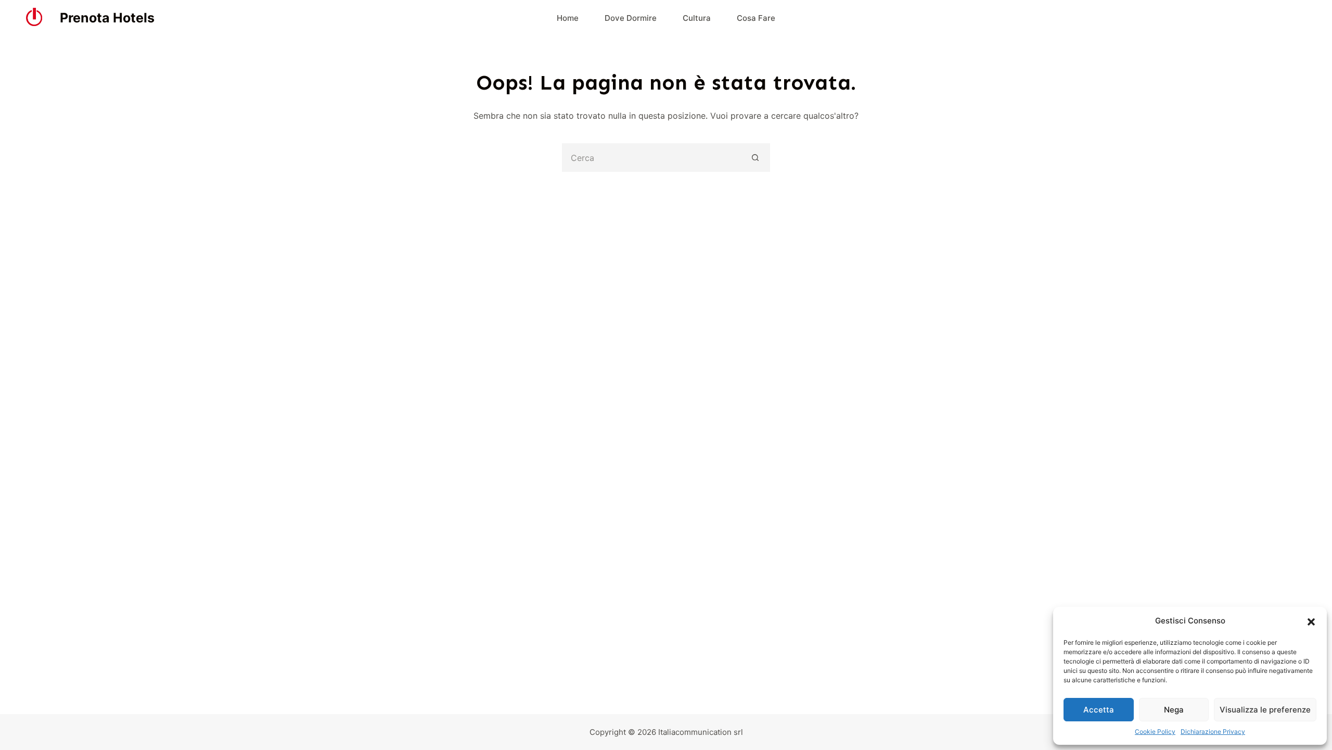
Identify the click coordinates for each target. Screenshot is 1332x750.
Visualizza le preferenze (1265, 710)
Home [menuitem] (568, 18)
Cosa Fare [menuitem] (756, 18)
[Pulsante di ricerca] (755, 157)
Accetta (1098, 710)
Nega (1174, 710)
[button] (1311, 621)
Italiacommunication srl (700, 732)
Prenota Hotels (107, 18)
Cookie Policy (1155, 731)
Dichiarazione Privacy (1213, 731)
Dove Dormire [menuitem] (631, 18)
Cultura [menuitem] (697, 18)
